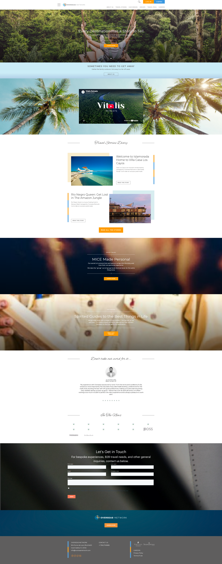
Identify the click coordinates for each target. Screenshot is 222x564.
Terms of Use (138, 556)
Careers (162, 7)
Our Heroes (133, 7)
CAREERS (137, 550)
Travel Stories (121, 7)
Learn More (111, 45)
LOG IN (148, 2)
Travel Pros (152, 7)
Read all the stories (111, 230)
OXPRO (159, 2)
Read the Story (123, 182)
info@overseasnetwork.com (80, 550)
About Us (110, 7)
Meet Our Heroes (111, 333)
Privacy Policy (138, 553)
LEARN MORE (111, 525)
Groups (142, 7)
